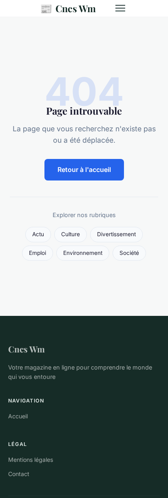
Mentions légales (30, 459)
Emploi (37, 253)
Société (129, 253)
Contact (18, 473)
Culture (70, 234)
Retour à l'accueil (84, 169)
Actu (38, 234)
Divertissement (116, 234)
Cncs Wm (68, 8)
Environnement (82, 253)
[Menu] (120, 8)
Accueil (18, 416)
